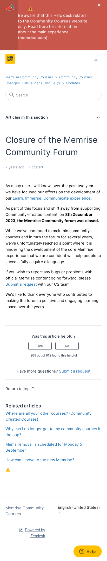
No (67, 346)
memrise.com (32, 37)
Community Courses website (58, 21)
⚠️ (30, 8)
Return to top (18, 388)
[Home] (10, 62)
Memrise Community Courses (29, 77)
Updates (73, 83)
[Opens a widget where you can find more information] (87, 551)
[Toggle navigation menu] (96, 59)
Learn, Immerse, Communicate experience (52, 198)
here (43, 26)
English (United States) (79, 507)
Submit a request (21, 284)
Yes (40, 346)
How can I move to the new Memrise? (39, 459)
